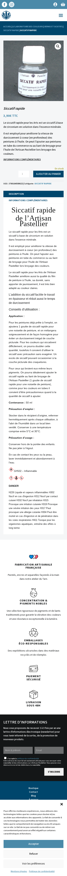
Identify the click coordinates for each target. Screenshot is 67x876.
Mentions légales (19, 871)
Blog (33, 796)
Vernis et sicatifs (53, 26)
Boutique (33, 788)
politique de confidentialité (28, 758)
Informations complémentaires (22, 159)
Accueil (7, 26)
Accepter (33, 844)
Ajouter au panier (48, 174)
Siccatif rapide (11, 30)
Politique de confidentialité (42, 871)
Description (16, 194)
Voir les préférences (33, 864)
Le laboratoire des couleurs (28, 26)
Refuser (33, 854)
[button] (61, 804)
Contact (33, 792)
